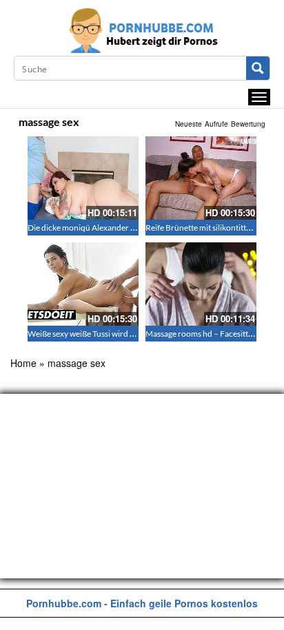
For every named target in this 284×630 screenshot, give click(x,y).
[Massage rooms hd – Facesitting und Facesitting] (200, 284)
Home (23, 363)
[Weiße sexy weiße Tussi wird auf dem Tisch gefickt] (83, 284)
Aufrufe (216, 124)
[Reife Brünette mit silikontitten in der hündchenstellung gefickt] (200, 178)
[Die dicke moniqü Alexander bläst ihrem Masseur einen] (83, 178)
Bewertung (248, 124)
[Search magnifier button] (258, 68)
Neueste (188, 124)
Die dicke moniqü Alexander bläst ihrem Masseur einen (126, 227)
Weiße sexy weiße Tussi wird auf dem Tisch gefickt (116, 333)
